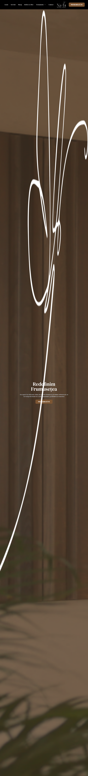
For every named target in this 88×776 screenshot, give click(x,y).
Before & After (28, 5)
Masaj (20, 5)
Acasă (6, 5)
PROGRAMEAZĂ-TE (76, 5)
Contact (50, 5)
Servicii (13, 5)
